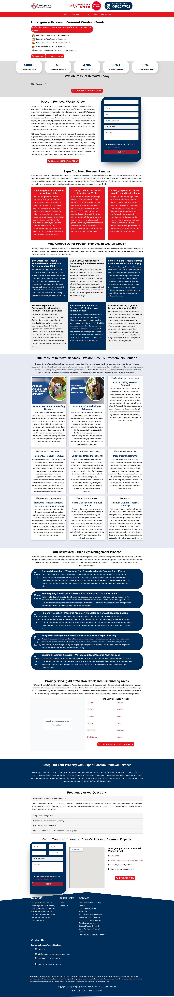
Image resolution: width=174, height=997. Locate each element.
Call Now (39, 56)
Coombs (90, 702)
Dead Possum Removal (87, 923)
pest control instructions (44, 879)
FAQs (95, 14)
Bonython (120, 730)
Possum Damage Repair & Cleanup (92, 935)
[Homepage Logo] (41, 6)
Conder (89, 709)
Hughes (90, 723)
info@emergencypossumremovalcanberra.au (126, 860)
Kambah (120, 702)
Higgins (119, 737)
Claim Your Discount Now (88, 91)
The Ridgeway (92, 737)
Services (75, 14)
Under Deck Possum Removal (90, 920)
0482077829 (121, 5)
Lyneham (90, 716)
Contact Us (106, 14)
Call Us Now (126, 878)
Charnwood (91, 730)
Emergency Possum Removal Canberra (86, 987)
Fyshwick (120, 709)
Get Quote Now (55, 56)
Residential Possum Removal (89, 917)
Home (65, 14)
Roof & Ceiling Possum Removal (91, 914)
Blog (86, 14)
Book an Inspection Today (64, 161)
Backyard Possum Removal (89, 926)
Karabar (119, 716)
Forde (119, 723)
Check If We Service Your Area (116, 744)
